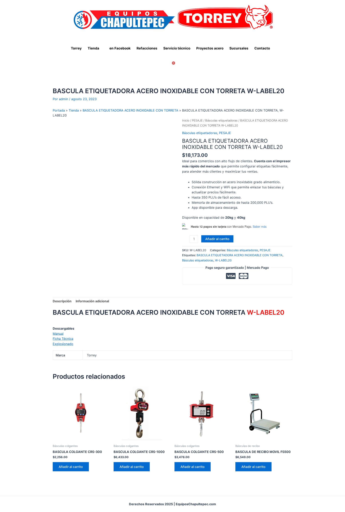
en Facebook (120, 48)
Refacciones (147, 48)
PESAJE (197, 120)
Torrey (76, 48)
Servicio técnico (176, 48)
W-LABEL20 (223, 260)
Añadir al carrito (217, 239)
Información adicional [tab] (92, 301)
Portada (59, 110)
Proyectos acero (209, 48)
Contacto (262, 48)
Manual (58, 334)
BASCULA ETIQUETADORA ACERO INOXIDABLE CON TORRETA (130, 110)
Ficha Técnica (63, 339)
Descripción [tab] (62, 301)
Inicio (185, 120)
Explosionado (63, 344)
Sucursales (238, 48)
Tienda (93, 48)
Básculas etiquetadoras (221, 120)
